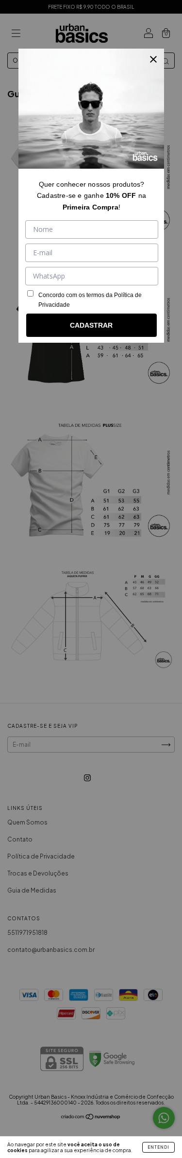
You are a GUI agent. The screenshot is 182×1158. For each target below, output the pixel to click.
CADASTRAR (91, 325)
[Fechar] (153, 59)
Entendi (158, 1147)
